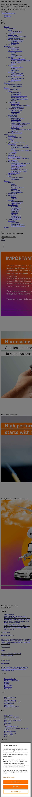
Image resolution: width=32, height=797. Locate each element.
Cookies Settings (15, 791)
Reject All (16, 786)
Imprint (12, 777)
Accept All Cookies (16, 781)
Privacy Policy (6, 777)
